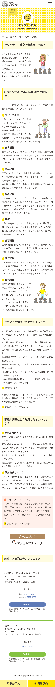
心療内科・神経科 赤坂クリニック (22, 573)
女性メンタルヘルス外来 (18, 524)
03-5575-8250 (30, 597)
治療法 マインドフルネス (16, 407)
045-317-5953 (27, 647)
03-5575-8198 (30, 594)
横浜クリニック (13, 625)
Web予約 (27, 604)
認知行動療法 (11, 388)
